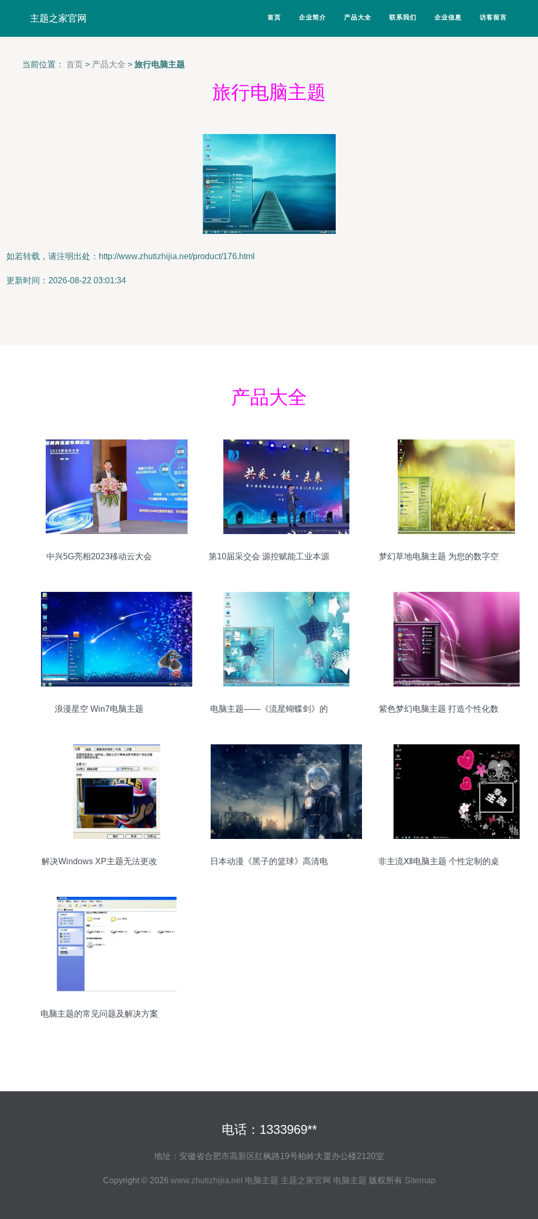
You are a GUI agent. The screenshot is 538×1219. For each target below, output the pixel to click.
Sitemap (420, 1180)
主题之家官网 (58, 18)
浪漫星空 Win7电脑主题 (99, 708)
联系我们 (403, 17)
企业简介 (312, 17)
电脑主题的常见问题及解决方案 (99, 1013)
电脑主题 (261, 1180)
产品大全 (357, 17)
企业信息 (448, 17)
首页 (274, 17)
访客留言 (493, 17)
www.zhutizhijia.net (207, 1180)
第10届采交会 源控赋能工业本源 (269, 556)
